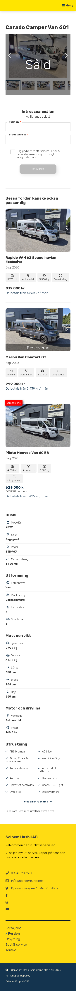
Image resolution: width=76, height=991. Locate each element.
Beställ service (16, 944)
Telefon (15, 122)
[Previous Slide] (10, 56)
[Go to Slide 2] (28, 85)
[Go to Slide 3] (43, 85)
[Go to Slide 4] (58, 85)
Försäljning (14, 928)
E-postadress (18, 134)
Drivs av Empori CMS (18, 981)
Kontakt (11, 950)
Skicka (40, 169)
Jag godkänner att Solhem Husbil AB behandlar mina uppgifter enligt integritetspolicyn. (39, 154)
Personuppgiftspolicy (18, 975)
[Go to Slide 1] (13, 85)
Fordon (14, 933)
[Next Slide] (66, 56)
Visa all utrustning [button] (36, 801)
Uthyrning (13, 939)
